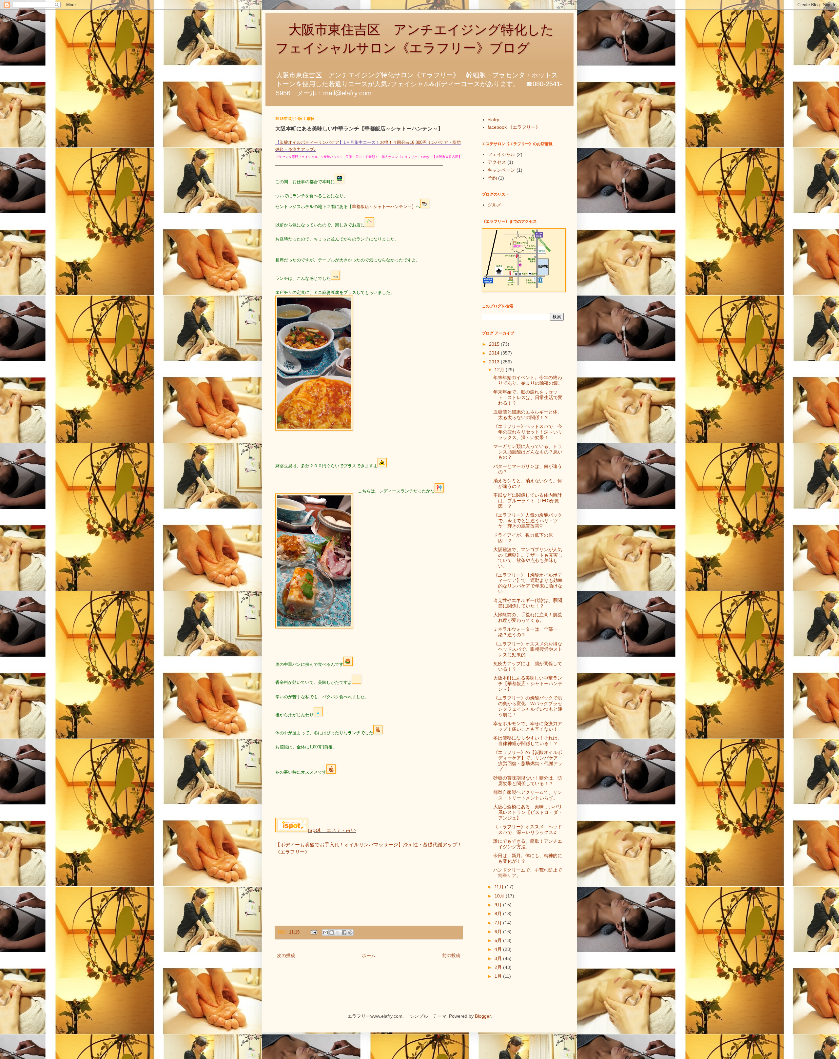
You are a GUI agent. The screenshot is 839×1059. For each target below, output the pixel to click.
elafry (493, 119)
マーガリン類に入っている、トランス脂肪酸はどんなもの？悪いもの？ (527, 452)
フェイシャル (501, 154)
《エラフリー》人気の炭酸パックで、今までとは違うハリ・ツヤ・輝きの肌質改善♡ (527, 520)
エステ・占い (332, 830)
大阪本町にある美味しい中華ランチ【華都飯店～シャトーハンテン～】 (527, 683)
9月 (499, 904)
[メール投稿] (313, 932)
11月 (500, 886)
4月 (499, 949)
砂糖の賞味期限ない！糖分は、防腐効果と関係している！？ (527, 780)
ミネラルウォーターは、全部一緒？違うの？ (525, 631)
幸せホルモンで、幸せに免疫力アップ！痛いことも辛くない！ (527, 726)
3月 (499, 958)
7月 (499, 922)
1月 (499, 976)
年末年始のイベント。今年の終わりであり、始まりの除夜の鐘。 (527, 380)
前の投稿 (451, 955)
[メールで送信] (325, 932)
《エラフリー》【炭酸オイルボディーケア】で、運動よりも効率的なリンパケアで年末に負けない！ (527, 583)
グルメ (494, 204)
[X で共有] (338, 932)
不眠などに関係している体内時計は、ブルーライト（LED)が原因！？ (527, 500)
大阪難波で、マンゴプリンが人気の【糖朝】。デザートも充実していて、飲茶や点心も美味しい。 (527, 557)
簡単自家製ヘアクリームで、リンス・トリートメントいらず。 (527, 795)
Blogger (483, 1016)
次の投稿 (286, 955)
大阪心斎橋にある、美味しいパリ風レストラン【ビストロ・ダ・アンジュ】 (527, 812)
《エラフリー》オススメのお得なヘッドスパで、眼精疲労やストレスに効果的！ (527, 649)
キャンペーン (501, 170)
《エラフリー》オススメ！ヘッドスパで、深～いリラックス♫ (527, 829)
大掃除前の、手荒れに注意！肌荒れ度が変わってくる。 (527, 617)
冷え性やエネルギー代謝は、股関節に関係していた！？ (527, 603)
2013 (495, 361)
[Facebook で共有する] (344, 932)
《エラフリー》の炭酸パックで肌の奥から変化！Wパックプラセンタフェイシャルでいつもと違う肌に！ (527, 706)
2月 (499, 967)
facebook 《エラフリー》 (514, 127)
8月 (499, 913)
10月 (500, 895)
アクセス (497, 162)
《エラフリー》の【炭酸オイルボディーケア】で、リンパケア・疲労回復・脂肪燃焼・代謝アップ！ (527, 760)
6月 (499, 931)
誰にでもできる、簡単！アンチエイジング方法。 (527, 843)
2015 (495, 344)
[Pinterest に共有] (350, 932)
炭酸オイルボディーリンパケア (309, 142)
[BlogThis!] (331, 932)
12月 (500, 369)
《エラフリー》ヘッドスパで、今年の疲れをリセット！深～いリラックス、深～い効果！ (527, 432)
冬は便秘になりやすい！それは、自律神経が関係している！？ (527, 740)
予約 (492, 178)
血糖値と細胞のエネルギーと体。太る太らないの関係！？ (527, 414)
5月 (499, 940)
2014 (495, 353)
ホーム (369, 955)
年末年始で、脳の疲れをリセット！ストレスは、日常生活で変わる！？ (527, 397)
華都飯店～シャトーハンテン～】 (384, 206)
